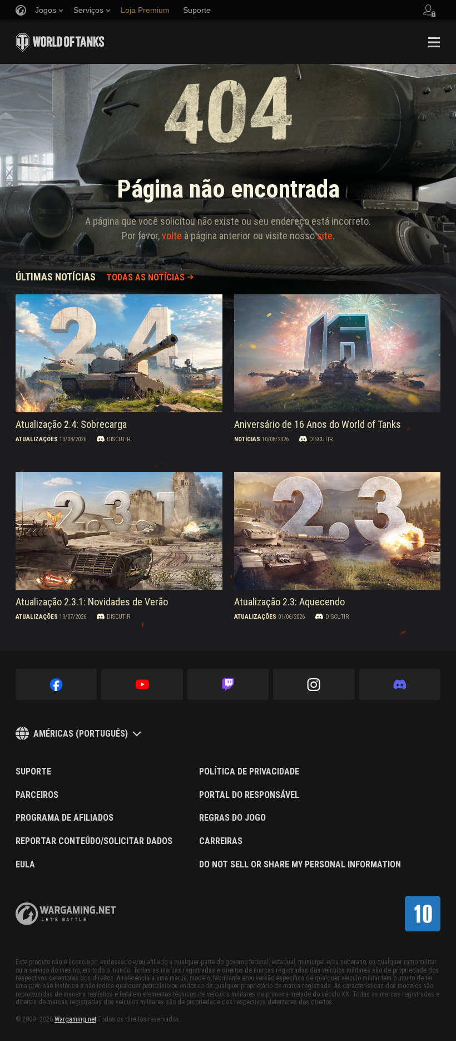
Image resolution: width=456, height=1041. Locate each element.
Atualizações (37, 439)
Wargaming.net (75, 1019)
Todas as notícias (145, 277)
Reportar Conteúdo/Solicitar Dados (94, 841)
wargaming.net (66, 913)
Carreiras (220, 841)
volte (172, 235)
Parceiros (37, 795)
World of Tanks (60, 42)
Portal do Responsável (249, 795)
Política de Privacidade (249, 772)
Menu (433, 42)
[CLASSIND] (422, 913)
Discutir (118, 439)
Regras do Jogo (232, 818)
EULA (25, 865)
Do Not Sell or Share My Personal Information (300, 865)
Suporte (33, 772)
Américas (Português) (80, 733)
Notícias (247, 439)
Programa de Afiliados (64, 818)
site (325, 235)
